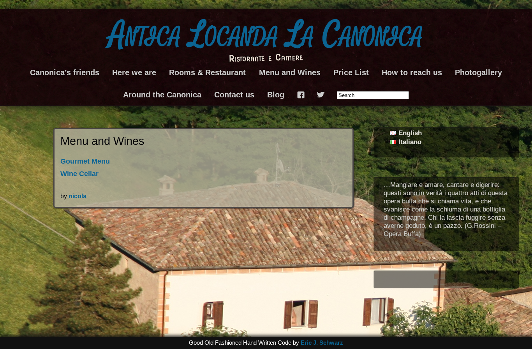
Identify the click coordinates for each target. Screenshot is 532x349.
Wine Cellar (79, 174)
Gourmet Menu (85, 161)
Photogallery (478, 72)
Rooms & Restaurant (207, 72)
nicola (77, 195)
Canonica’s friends (64, 72)
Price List (351, 72)
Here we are (134, 72)
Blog (275, 94)
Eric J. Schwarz (322, 343)
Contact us (234, 94)
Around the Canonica (162, 94)
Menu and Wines (290, 72)
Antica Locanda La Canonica (266, 35)
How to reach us (412, 72)
